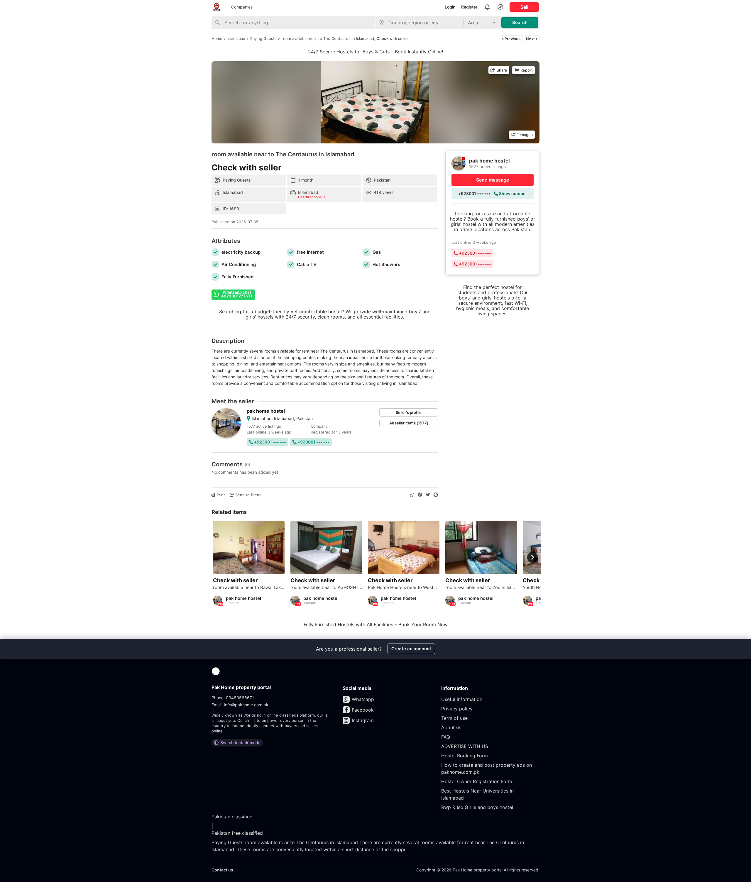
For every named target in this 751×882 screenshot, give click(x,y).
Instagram (363, 720)
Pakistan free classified (237, 833)
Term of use (454, 718)
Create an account (411, 648)
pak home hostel (266, 411)
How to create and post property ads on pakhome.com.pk (486, 768)
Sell (524, 7)
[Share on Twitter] (428, 494)
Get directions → (312, 197)
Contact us (222, 869)
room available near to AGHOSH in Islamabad (326, 587)
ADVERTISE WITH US (464, 746)
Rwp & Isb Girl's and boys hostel (477, 807)
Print (220, 494)
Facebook (363, 710)
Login (450, 6)
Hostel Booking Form (464, 756)
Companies (242, 6)
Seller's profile (409, 412)
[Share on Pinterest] (436, 494)
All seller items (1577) (408, 423)
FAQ (445, 737)
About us (451, 727)
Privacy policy (457, 709)
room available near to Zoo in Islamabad (481, 587)
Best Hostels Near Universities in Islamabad (477, 794)
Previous (512, 38)
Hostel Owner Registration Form (476, 781)
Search (519, 22)
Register (469, 6)
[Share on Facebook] (420, 494)
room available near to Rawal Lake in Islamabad (249, 587)
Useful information (461, 699)
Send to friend (248, 494)
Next (531, 38)
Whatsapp (363, 699)
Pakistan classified (232, 817)
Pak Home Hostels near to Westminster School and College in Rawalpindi (403, 587)
